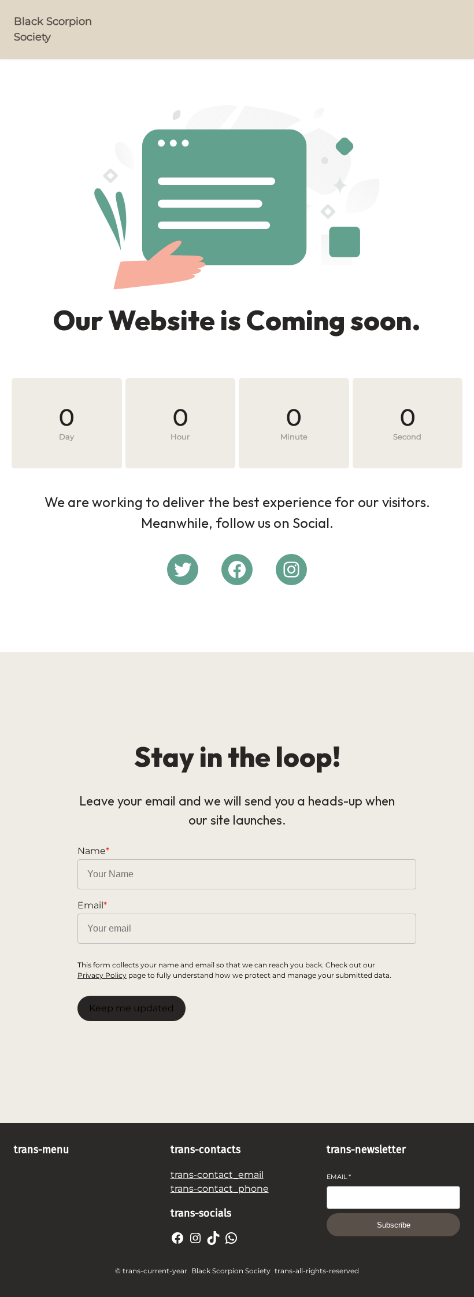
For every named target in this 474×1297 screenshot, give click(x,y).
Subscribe (393, 1225)
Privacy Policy (102, 975)
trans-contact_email (217, 1174)
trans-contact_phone (220, 1188)
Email (339, 1177)
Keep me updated (131, 1008)
